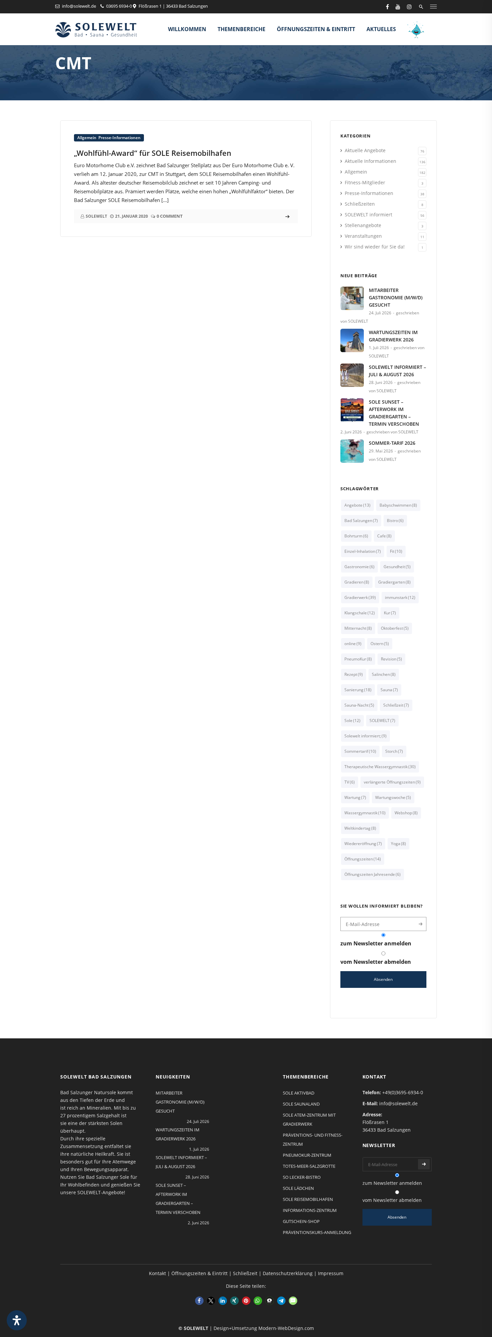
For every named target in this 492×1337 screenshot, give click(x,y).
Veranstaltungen (363, 236)
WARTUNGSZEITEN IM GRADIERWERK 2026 (393, 336)
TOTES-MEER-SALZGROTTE (309, 1166)
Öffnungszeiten (362, 859)
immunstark (400, 597)
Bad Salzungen (361, 520)
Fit (396, 551)
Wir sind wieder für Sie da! (375, 246)
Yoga (398, 843)
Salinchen (384, 674)
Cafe (384, 536)
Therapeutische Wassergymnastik (380, 766)
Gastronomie (359, 567)
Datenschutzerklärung (288, 1273)
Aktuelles (381, 29)
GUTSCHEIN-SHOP (301, 1221)
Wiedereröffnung (363, 843)
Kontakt (157, 1273)
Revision (391, 659)
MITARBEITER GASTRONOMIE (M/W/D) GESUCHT (395, 297)
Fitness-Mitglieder (365, 182)
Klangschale (359, 613)
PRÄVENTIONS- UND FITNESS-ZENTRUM (312, 1139)
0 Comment (170, 216)
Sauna (389, 690)
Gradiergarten (394, 582)
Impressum (330, 1273)
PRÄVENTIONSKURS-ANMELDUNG (317, 1232)
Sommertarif (360, 751)
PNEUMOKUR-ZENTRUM (307, 1155)
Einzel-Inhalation (362, 551)
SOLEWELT (382, 720)
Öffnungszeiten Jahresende (372, 874)
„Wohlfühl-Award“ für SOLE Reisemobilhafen (152, 153)
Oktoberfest (395, 628)
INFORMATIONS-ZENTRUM (310, 1210)
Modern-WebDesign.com (286, 1328)
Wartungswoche (393, 797)
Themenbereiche (241, 29)
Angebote (357, 505)
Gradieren (356, 582)
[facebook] (387, 6)
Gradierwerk (360, 597)
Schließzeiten (360, 204)
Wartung (355, 797)
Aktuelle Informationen (370, 161)
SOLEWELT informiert (368, 214)
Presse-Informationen (119, 137)
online (352, 643)
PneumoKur (358, 659)
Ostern (380, 643)
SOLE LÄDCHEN (298, 1188)
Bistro (395, 520)
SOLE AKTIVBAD (298, 1093)
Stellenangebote (363, 225)
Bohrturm (356, 536)
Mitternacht (358, 628)
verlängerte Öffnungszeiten (392, 782)
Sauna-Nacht (359, 705)
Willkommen (187, 29)
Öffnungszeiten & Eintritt (316, 29)
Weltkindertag (360, 828)
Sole (352, 720)
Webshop (406, 813)
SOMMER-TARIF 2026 (392, 443)
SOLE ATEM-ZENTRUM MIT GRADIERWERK (309, 1119)
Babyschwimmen (398, 505)
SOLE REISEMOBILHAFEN (308, 1199)
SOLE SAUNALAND (301, 1104)
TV (349, 782)
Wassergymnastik (365, 813)
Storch (394, 751)
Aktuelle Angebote (365, 150)
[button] (199, 1301)
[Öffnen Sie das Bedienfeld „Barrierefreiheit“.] (17, 1320)
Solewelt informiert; (365, 736)
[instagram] (409, 6)
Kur (390, 613)
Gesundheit (397, 567)
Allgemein (86, 137)
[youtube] (398, 6)
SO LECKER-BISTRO (302, 1177)
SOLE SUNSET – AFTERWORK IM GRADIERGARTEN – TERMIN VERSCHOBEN (394, 413)
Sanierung (358, 690)
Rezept (353, 674)
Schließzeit (396, 705)
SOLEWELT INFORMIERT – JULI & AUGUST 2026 (397, 371)
